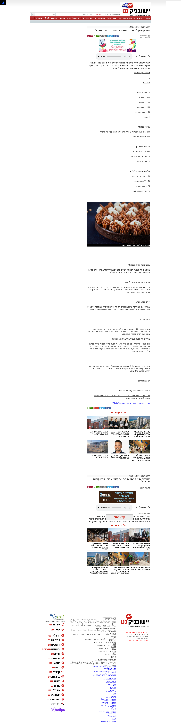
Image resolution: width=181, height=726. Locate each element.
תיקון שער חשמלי (111, 672)
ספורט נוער (112, 651)
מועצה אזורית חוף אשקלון (108, 699)
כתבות (114, 634)
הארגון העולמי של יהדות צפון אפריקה (105, 674)
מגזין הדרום (87, 18)
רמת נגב (107, 622)
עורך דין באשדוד (111, 715)
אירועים (96, 639)
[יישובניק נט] (134, 627)
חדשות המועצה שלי (126, 18)
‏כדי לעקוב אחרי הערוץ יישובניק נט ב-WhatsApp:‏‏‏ (131, 403)
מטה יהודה (97, 624)
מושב (114, 693)
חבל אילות (94, 622)
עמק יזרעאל (75, 625)
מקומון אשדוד (112, 706)
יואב (100, 619)
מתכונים (107, 645)
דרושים (108, 642)
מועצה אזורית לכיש (110, 703)
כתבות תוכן (88, 639)
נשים (69, 18)
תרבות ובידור (100, 18)
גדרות (83, 625)
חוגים (114, 642)
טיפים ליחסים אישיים (109, 680)
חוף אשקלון (91, 621)
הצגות (108, 634)
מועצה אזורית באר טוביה (108, 702)
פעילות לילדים (91, 634)
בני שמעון (85, 619)
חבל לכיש (74, 621)
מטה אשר (107, 627)
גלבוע (87, 622)
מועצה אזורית (112, 696)
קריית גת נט (112, 717)
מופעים (83, 634)
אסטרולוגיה (99, 645)
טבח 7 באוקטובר (111, 692)
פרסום (114, 720)
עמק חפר (99, 627)
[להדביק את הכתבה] (96, 409)
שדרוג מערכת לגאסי (101, 661)
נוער (114, 637)
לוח (82, 663)
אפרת (104, 625)
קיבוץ (114, 695)
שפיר (78, 619)
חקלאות (76, 18)
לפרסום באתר (87, 14)
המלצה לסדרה (111, 678)
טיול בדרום (112, 687)
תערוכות (113, 636)
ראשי (147, 18)
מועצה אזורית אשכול (109, 700)
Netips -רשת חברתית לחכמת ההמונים (104, 675)
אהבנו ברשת (84, 662)
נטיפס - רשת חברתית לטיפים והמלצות (104, 666)
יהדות (114, 663)
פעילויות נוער (112, 639)
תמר (101, 622)
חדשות (140, 18)
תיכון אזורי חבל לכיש (110, 668)
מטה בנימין (107, 624)
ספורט (114, 650)
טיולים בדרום (112, 684)
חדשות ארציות (103, 648)
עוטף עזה (112, 18)
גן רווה (85, 624)
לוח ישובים (112, 641)
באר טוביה (107, 619)
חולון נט (113, 718)
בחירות (39, 18)
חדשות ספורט (103, 651)
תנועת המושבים (111, 669)
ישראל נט (113, 708)
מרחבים (99, 621)
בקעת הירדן (79, 622)
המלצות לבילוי (50, 18)
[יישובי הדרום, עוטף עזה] (135, 16)
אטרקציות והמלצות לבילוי (107, 659)
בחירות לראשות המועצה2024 (105, 628)
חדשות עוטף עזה (111, 698)
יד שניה (101, 642)
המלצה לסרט (112, 677)
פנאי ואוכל (134, 27)
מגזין (114, 644)
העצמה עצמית (111, 681)
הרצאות (75, 634)
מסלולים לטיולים (111, 683)
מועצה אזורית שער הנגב (108, 705)
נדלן (95, 642)
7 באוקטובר (112, 690)
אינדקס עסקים (98, 663)
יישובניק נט (145, 27)
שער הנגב (93, 619)
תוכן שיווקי (113, 657)
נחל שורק (107, 621)
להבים (114, 622)
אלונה (114, 627)
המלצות (107, 654)
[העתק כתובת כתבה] (103, 36)
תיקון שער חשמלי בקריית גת (107, 711)
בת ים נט (113, 709)
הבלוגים (108, 663)
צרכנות (62, 18)
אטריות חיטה (142, 513)
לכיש (85, 630)
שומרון (89, 625)
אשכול (114, 619)
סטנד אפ (101, 634)
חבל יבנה (111, 625)
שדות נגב (82, 621)
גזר (80, 624)
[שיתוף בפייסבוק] (116, 36)
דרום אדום (113, 661)
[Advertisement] (56, 60)
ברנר (90, 624)
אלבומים (103, 639)
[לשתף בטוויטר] (110, 36)
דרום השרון (96, 625)
